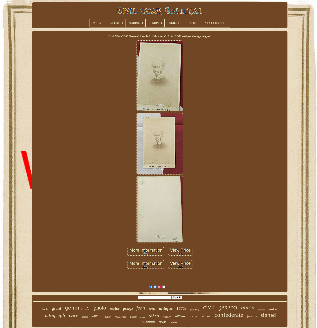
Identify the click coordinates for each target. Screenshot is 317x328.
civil (209, 307)
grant (56, 308)
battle (45, 309)
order (142, 317)
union (247, 307)
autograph (54, 315)
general (227, 307)
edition (96, 316)
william (179, 316)
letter (108, 316)
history (167, 316)
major (114, 309)
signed (268, 315)
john (140, 308)
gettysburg (194, 310)
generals (77, 308)
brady (193, 316)
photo (100, 308)
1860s (181, 308)
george (128, 309)
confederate (228, 315)
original (148, 321)
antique (166, 308)
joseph (163, 321)
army (152, 309)
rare (74, 315)
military (206, 316)
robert (154, 316)
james (85, 316)
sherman (261, 310)
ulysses (133, 317)
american (273, 309)
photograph (121, 316)
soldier (173, 322)
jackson (252, 316)
